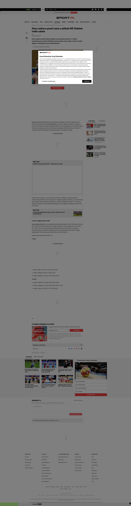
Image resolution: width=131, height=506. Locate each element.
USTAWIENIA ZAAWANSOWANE (48, 81)
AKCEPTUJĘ (86, 81)
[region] (65, 67)
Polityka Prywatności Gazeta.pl (80, 77)
